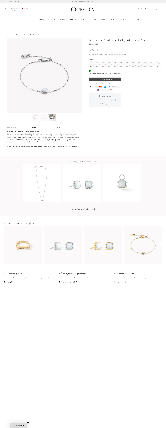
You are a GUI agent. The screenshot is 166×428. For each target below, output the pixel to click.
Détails (34, 127)
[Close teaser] (28, 423)
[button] (160, 245)
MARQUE (113, 20)
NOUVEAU (40, 20)
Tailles (58, 127)
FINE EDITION (52, 20)
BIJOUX (63, 20)
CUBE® (73, 20)
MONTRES (84, 20)
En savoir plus (8, 282)
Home (12, 35)
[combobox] (149, 20)
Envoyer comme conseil (67, 282)
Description (11, 127)
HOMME (94, 20)
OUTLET (123, 20)
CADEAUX (103, 20)
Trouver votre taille (121, 282)
